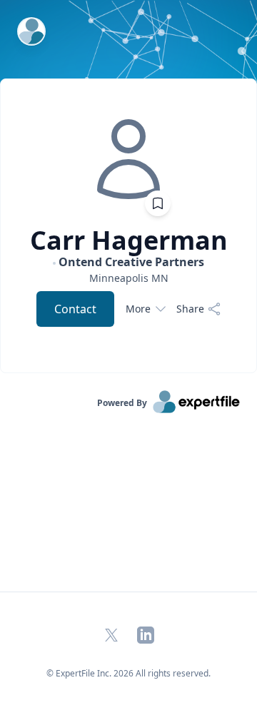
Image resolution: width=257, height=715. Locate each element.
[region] (128, 277)
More (138, 308)
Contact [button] (75, 309)
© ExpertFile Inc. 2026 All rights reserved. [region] (128, 673)
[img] (128, 159)
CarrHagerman (129, 240)
